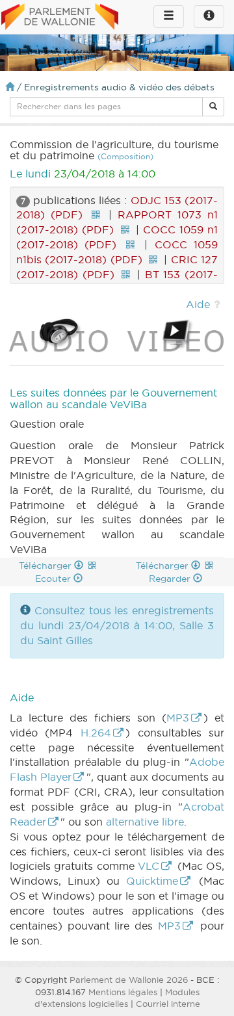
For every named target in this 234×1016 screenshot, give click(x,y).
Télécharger (46, 565)
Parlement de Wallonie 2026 (129, 979)
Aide (198, 304)
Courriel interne (168, 1003)
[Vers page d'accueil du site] (59, 17)
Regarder (171, 578)
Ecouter (54, 578)
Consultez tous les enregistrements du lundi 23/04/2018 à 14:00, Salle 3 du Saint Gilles (117, 625)
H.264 (96, 732)
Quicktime (152, 880)
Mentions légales (122, 992)
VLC (148, 865)
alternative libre (145, 821)
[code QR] (95, 214)
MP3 (177, 717)
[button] (213, 106)
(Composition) (125, 156)
